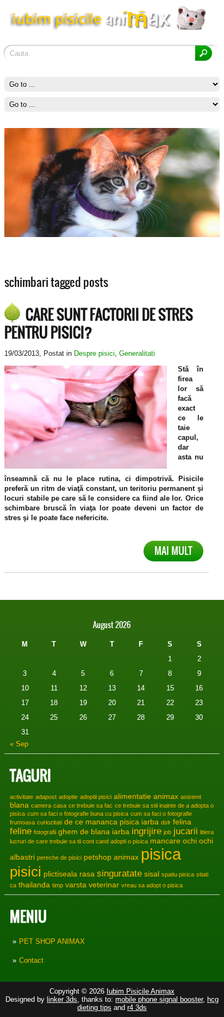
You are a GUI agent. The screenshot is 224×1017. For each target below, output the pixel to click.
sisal (151, 873)
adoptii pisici (95, 797)
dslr (166, 822)
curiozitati (49, 822)
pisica (161, 854)
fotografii (45, 832)
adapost (46, 797)
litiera (207, 832)
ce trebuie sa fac (91, 805)
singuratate (119, 873)
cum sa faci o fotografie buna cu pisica (77, 813)
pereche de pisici (59, 857)
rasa (87, 873)
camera (41, 805)
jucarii (185, 831)
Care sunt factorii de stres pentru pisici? (98, 323)
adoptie (68, 797)
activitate (21, 797)
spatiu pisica (177, 874)
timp (57, 885)
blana (19, 805)
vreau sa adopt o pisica (152, 885)
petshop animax (111, 857)
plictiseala (60, 873)
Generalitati (137, 353)
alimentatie (132, 796)
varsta (75, 884)
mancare (165, 840)
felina (182, 821)
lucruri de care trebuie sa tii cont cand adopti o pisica (79, 841)
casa (59, 805)
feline (21, 831)
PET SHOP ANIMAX (52, 941)
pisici (25, 872)
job (167, 832)
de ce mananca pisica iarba (111, 821)
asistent (191, 797)
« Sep (19, 744)
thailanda (34, 884)
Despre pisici (94, 353)
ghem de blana (84, 831)
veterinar (104, 884)
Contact (31, 960)
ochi (190, 840)
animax (165, 796)
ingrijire (146, 831)
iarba (120, 831)
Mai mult (173, 550)
